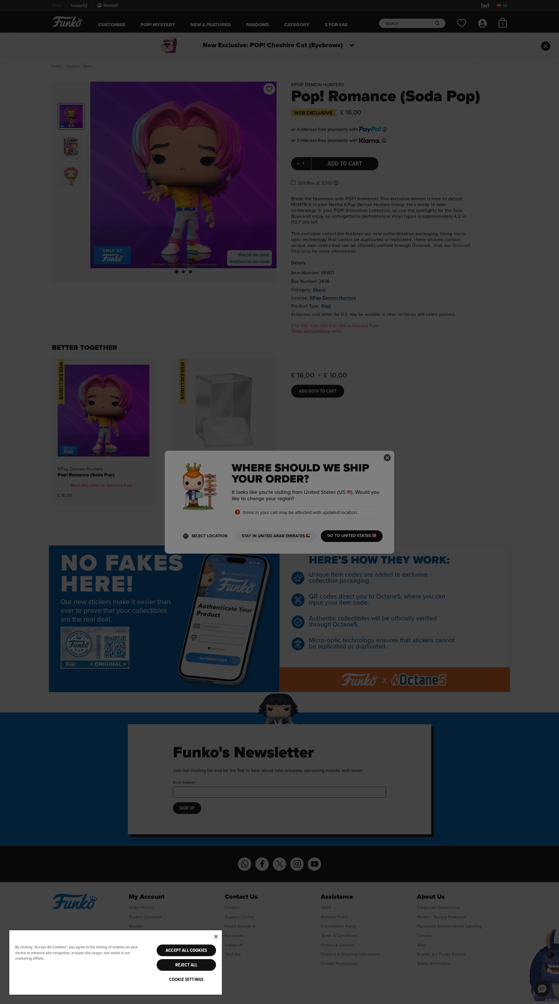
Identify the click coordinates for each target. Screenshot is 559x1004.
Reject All (186, 965)
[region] (115, 962)
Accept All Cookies (186, 950)
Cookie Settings (186, 979)
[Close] (216, 936)
